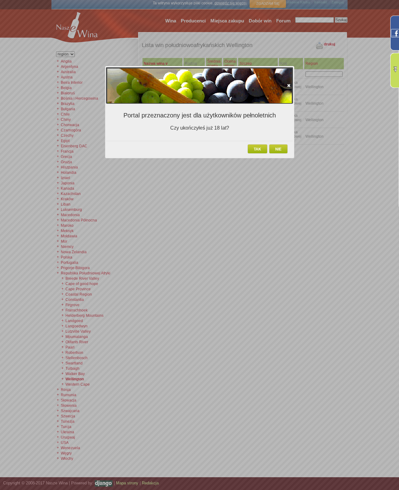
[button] (289, 85)
